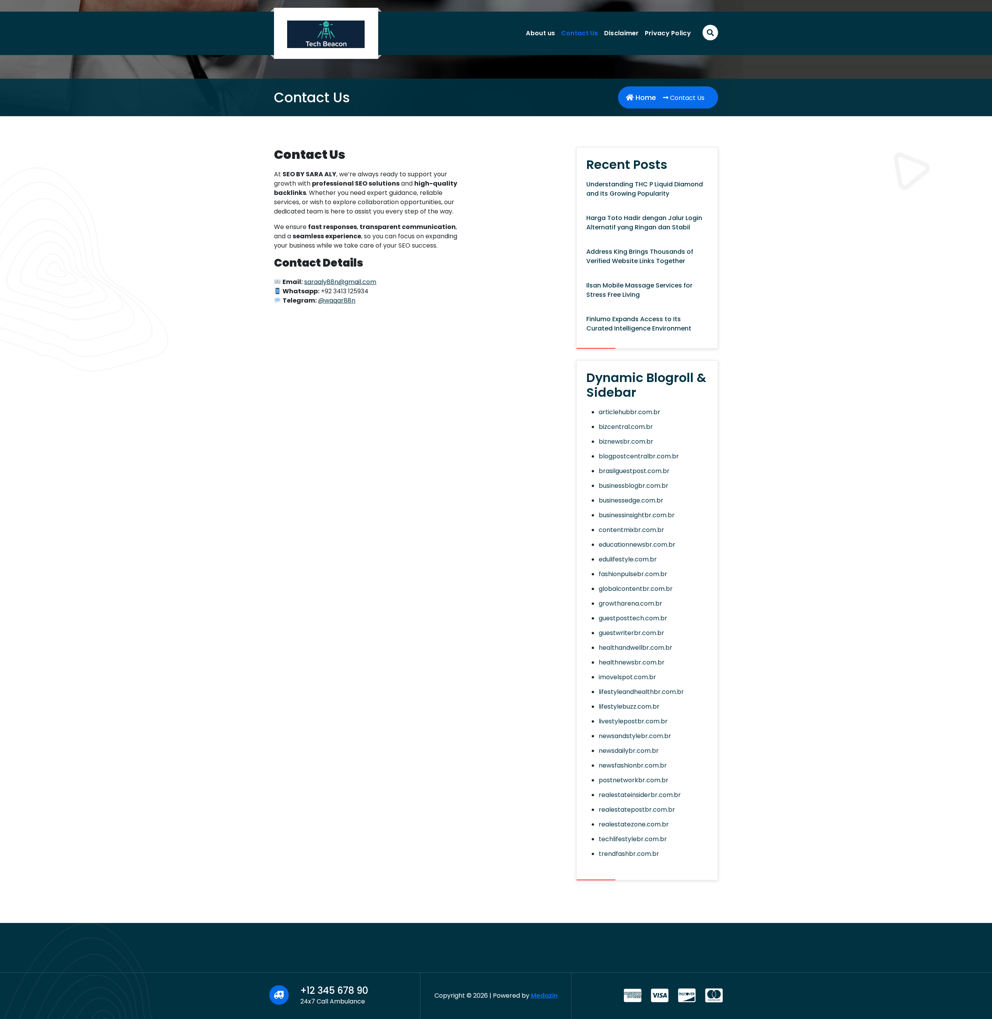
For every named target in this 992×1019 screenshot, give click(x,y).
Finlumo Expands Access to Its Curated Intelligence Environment (638, 324)
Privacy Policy (668, 33)
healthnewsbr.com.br (632, 662)
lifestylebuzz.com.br (629, 706)
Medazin (544, 995)
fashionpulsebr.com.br (633, 574)
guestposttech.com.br (633, 618)
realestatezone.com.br (634, 824)
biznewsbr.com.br (626, 441)
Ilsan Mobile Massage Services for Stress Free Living (639, 290)
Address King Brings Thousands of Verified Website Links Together (639, 256)
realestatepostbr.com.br (637, 809)
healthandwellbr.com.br (635, 647)
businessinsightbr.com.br (637, 515)
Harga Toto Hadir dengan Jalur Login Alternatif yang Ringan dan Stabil (644, 222)
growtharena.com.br (630, 603)
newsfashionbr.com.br (633, 765)
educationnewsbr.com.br (637, 544)
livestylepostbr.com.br (633, 721)
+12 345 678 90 (334, 990)
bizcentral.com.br (626, 426)
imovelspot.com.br (627, 677)
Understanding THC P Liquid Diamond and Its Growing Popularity (644, 189)
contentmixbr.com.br (631, 529)
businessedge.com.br (631, 500)
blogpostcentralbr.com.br (639, 456)
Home (645, 97)
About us (540, 33)
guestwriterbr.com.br (631, 632)
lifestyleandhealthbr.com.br (641, 691)
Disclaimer (621, 33)
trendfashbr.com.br (629, 853)
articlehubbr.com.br (629, 412)
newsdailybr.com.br (629, 750)
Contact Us (579, 33)
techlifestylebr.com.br (633, 839)
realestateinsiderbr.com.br (640, 794)
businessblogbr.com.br (633, 485)
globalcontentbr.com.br (636, 588)
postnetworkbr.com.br (633, 780)
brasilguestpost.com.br (634, 470)
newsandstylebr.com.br (635, 736)
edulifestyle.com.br (628, 559)
